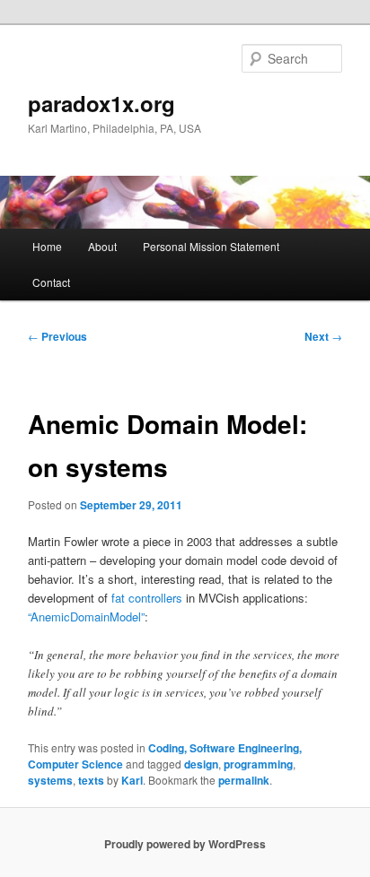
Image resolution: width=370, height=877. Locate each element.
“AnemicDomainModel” (86, 616)
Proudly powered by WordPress (185, 844)
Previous (57, 336)
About (102, 246)
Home (47, 246)
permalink (243, 780)
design (201, 764)
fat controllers (146, 597)
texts (91, 780)
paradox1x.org (101, 103)
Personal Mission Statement (211, 246)
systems (50, 780)
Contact (51, 282)
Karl (132, 780)
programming (258, 764)
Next (323, 336)
